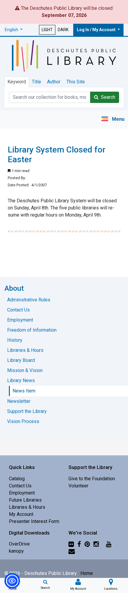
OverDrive (19, 544)
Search (107, 97)
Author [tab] (53, 82)
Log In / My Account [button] (96, 29)
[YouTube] (108, 544)
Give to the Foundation (91, 478)
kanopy (16, 551)
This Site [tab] (75, 82)
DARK (63, 29)
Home (86, 573)
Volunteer (78, 486)
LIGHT (47, 29)
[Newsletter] (71, 551)
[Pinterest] (87, 544)
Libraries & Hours (27, 507)
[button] (13, 30)
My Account (21, 514)
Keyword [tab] (16, 82)
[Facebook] (79, 544)
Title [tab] (36, 82)
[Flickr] (71, 544)
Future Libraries (25, 500)
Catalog (17, 478)
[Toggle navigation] (112, 119)
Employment (22, 493)
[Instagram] (96, 544)
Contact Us (20, 486)
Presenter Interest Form (34, 521)
